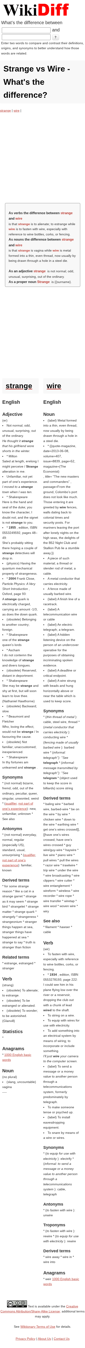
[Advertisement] (42, 158)
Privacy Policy (25, 1338)
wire (16, 110)
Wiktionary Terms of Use (37, 1326)
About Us (44, 1338)
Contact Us (62, 1338)
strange (5, 110)
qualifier (11, 803)
